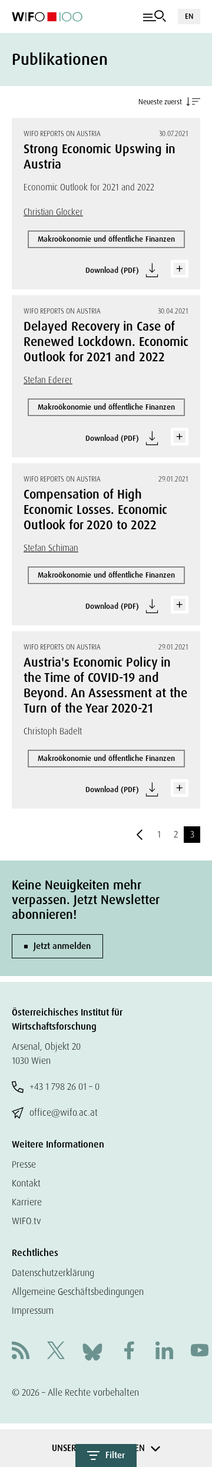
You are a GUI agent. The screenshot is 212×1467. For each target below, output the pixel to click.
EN (189, 16)
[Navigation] (154, 16)
